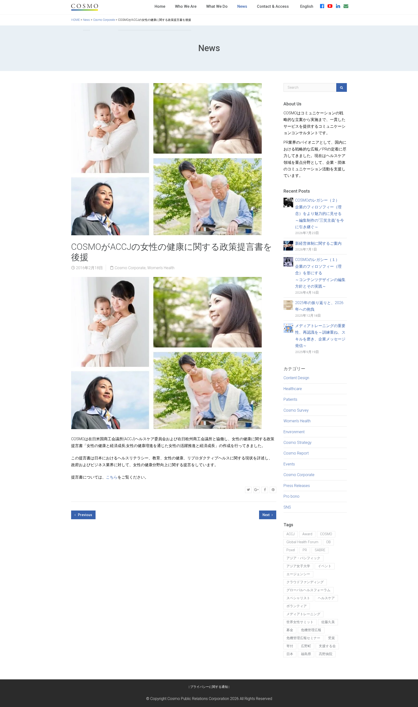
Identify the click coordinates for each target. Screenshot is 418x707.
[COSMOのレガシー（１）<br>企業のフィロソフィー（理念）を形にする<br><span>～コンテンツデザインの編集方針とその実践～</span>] (288, 261)
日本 (289, 654)
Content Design (296, 378)
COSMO (326, 534)
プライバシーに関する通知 (209, 687)
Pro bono (291, 496)
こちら (112, 477)
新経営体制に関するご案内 (318, 243)
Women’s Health (160, 268)
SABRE (320, 550)
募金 (289, 630)
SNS (287, 507)
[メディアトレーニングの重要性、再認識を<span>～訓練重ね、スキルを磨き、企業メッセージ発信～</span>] (288, 327)
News (242, 6)
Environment (294, 432)
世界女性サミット (300, 622)
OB (328, 542)
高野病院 (325, 654)
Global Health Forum (302, 542)
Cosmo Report (296, 453)
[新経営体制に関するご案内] (288, 245)
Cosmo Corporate (130, 268)
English (306, 6)
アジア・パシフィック (303, 558)
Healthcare (293, 388)
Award (307, 534)
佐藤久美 (328, 622)
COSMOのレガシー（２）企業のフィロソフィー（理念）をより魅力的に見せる (319, 213)
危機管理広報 (311, 630)
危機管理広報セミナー (303, 638)
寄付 (289, 646)
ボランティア (296, 606)
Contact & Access (273, 6)
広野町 (306, 646)
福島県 (306, 654)
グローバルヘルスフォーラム (308, 590)
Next (266, 515)
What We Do (217, 6)
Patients (290, 399)
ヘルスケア (326, 598)
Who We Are (185, 6)
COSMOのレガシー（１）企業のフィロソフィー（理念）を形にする (320, 273)
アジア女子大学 (298, 566)
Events (289, 464)
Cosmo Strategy (298, 442)
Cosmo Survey (296, 410)
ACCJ (290, 534)
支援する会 (327, 646)
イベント (324, 566)
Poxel (290, 550)
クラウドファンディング (305, 582)
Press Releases (297, 485)
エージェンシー (298, 574)
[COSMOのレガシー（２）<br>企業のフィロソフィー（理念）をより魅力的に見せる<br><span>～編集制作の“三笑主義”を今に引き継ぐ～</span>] (288, 202)
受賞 (331, 638)
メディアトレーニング (303, 614)
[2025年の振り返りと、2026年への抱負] (288, 304)
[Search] (341, 87)
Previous (84, 515)
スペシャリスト (298, 598)
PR (305, 550)
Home (160, 6)
